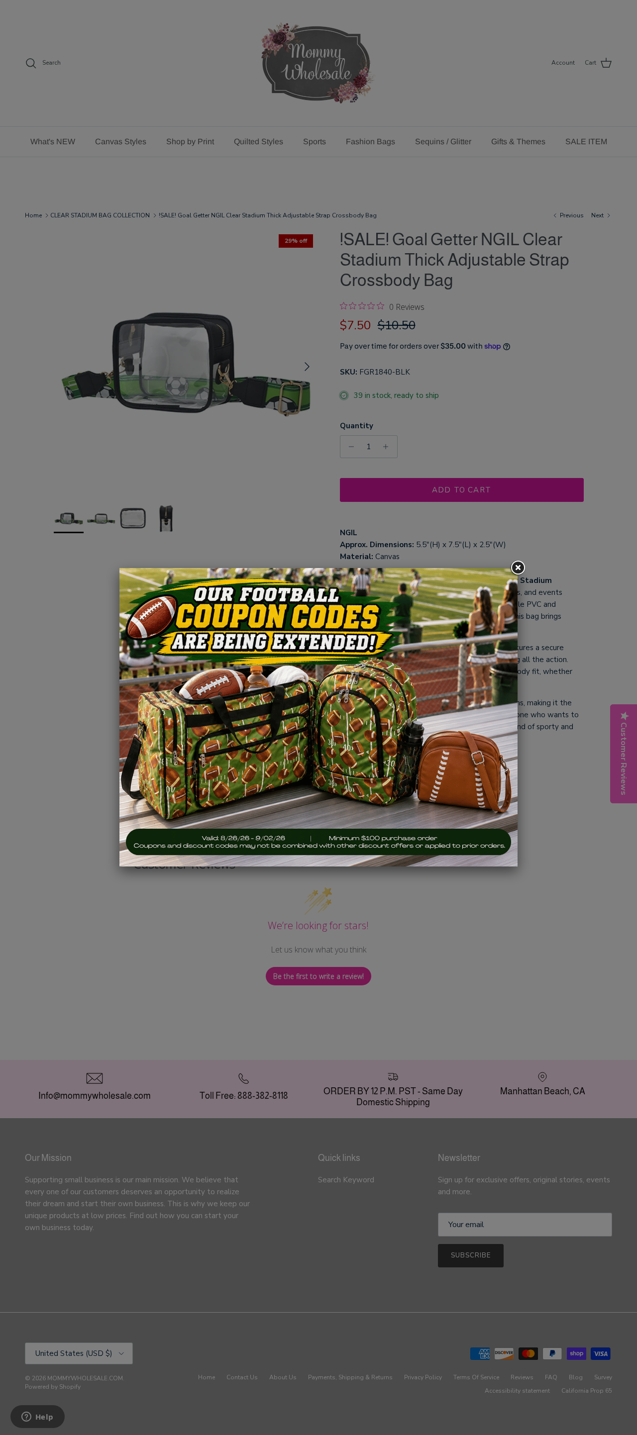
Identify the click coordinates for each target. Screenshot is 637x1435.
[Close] (518, 568)
